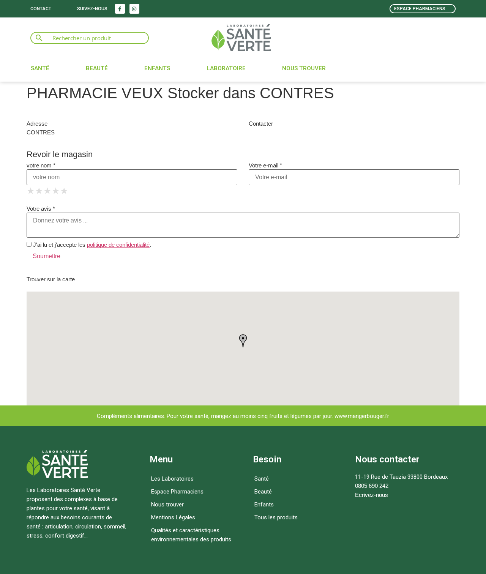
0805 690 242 (371, 486)
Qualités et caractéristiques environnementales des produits (191, 535)
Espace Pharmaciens (177, 491)
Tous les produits (276, 517)
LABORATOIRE (226, 68)
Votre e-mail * (265, 165)
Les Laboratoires (172, 478)
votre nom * (41, 165)
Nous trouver (304, 68)
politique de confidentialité (118, 244)
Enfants (157, 68)
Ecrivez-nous (371, 495)
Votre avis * (41, 208)
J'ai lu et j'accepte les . (91, 245)
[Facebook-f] (120, 9)
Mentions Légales (173, 517)
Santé (40, 68)
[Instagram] (134, 9)
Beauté (97, 68)
